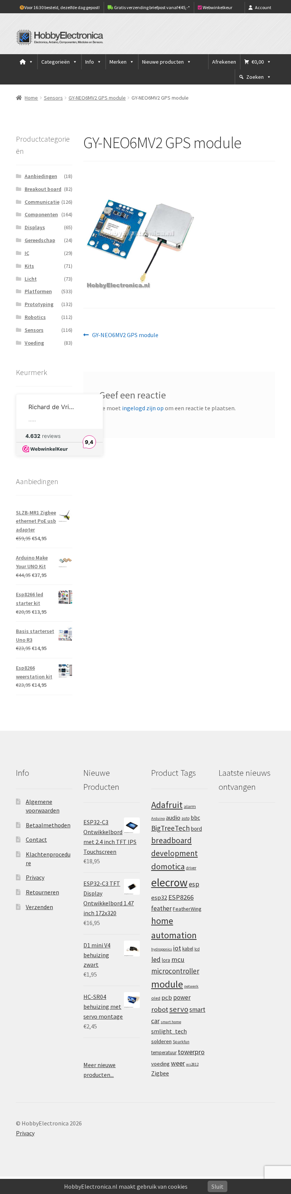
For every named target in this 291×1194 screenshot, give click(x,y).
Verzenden (39, 907)
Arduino (158, 818)
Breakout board (43, 189)
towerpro (191, 1051)
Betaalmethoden (48, 825)
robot (159, 1009)
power (182, 997)
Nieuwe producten (163, 61)
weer (178, 1063)
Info (89, 61)
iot (177, 948)
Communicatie (42, 201)
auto (185, 818)
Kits (29, 266)
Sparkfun (181, 1041)
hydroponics (161, 949)
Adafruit (167, 805)
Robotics (35, 317)
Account (263, 7)
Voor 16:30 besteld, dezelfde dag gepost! (62, 7)
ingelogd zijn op (143, 408)
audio (173, 817)
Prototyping (39, 304)
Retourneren (42, 892)
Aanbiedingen (41, 176)
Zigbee (160, 1073)
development (174, 853)
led (156, 959)
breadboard (171, 840)
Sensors (53, 97)
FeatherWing (187, 908)
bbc (195, 817)
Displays (35, 227)
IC (27, 253)
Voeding (34, 342)
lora (166, 960)
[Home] (26, 61)
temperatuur (164, 1052)
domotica (168, 866)
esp (194, 884)
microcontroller (175, 970)
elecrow (169, 882)
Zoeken (255, 76)
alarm (190, 806)
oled (155, 998)
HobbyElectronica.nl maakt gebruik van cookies (126, 1186)
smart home (171, 1021)
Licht (31, 278)
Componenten (41, 214)
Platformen (38, 291)
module (167, 984)
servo (178, 1009)
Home (31, 97)
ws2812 (192, 1064)
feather (161, 908)
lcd (197, 949)
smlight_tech (169, 1031)
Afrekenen (224, 61)
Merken (118, 61)
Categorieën (55, 61)
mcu (178, 959)
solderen (161, 1041)
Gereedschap (40, 240)
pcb (166, 998)
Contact (36, 839)
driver (191, 867)
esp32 (159, 898)
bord (196, 828)
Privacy (35, 877)
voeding (160, 1063)
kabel (187, 949)
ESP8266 (181, 897)
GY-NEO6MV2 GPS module (97, 97)
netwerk (191, 986)
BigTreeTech (170, 828)
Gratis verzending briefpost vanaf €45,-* (151, 7)
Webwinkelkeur (217, 7)
